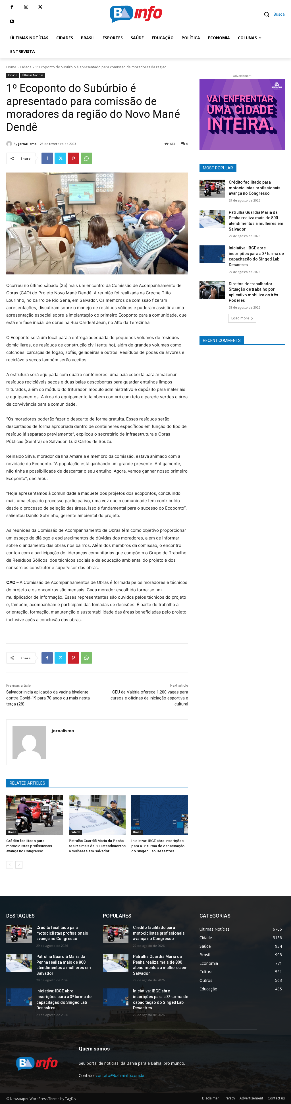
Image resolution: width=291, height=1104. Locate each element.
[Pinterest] (73, 158)
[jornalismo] (10, 144)
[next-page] (18, 865)
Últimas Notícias (32, 75)
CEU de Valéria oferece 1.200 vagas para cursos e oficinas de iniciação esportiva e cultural (149, 698)
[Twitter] (40, 7)
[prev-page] (9, 865)
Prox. (189, 113)
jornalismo (27, 143)
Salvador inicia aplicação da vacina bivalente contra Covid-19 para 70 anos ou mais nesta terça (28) (48, 698)
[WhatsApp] (86, 158)
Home (11, 67)
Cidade (26, 67)
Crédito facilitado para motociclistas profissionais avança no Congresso (29, 846)
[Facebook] (12, 7)
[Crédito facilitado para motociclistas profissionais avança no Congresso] (34, 815)
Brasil (12, 832)
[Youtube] (12, 21)
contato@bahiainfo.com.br (120, 1075)
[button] (272, 14)
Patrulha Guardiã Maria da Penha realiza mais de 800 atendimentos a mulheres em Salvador (97, 846)
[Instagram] (26, 7)
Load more (240, 318)
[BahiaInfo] (135, 14)
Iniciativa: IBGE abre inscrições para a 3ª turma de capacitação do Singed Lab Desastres (157, 846)
